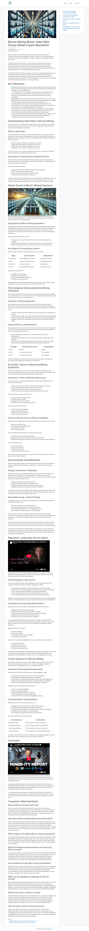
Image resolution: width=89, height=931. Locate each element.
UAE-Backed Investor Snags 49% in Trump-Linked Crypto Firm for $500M (71, 28)
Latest (11, 919)
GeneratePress (49, 929)
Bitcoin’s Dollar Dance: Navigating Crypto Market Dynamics (22, 922)
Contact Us (77, 3)
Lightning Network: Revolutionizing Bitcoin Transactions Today (23, 920)
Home (65, 3)
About (70, 3)
